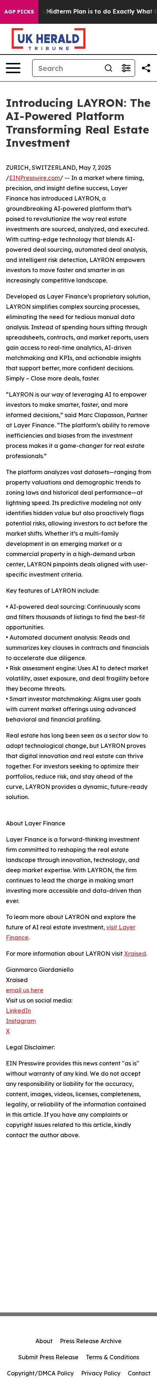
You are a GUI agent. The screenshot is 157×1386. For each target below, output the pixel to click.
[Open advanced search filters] (126, 68)
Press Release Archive (91, 1341)
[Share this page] (146, 68)
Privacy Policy (100, 1373)
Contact (139, 1373)
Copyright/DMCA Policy (40, 1373)
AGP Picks (19, 11)
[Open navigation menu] (13, 68)
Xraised (135, 953)
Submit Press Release (48, 1357)
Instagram (21, 1020)
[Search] (108, 68)
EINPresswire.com (34, 177)
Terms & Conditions (112, 1357)
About (44, 1341)
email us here (24, 990)
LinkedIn (18, 1010)
